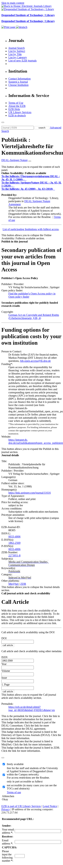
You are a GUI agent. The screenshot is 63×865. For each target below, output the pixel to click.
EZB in (17, 115)
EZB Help (14, 109)
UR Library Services (19, 112)
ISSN (4, 657)
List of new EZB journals (22, 60)
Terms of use (14, 792)
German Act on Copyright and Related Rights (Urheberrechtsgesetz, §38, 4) (33, 316)
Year (3, 664)
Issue (4, 677)
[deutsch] (21, 27)
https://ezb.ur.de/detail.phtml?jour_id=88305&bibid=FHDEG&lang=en (31, 708)
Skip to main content (12, 2)
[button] (23, 173)
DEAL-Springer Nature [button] (14, 160)
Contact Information (19, 78)
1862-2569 (14, 542)
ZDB (23, 583)
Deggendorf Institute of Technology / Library (28, 15)
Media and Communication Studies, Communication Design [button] (28, 563)
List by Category (17, 57)
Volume (5, 670)
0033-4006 (14, 536)
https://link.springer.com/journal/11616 (29, 492)
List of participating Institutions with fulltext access (31, 229)
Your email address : (8, 831)
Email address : (7, 842)
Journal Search (16, 47)
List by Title (15, 54)
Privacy (5, 809)
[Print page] (8, 27)
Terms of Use (15, 102)
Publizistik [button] (14, 571)
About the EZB (17, 105)
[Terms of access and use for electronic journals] (25, 179)
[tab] (31, 173)
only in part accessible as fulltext (25, 781)
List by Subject (16, 51)
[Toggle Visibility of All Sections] (29, 161)
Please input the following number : (7, 856)
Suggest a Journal (18, 81)
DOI (3, 638)
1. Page (5, 684)
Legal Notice (50, 806)
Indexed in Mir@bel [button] (20, 577)
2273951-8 (14, 555)
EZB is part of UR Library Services (21, 806)
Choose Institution (18, 84)
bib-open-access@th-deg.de (35, 360)
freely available (15, 764)
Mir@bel (13, 583)
